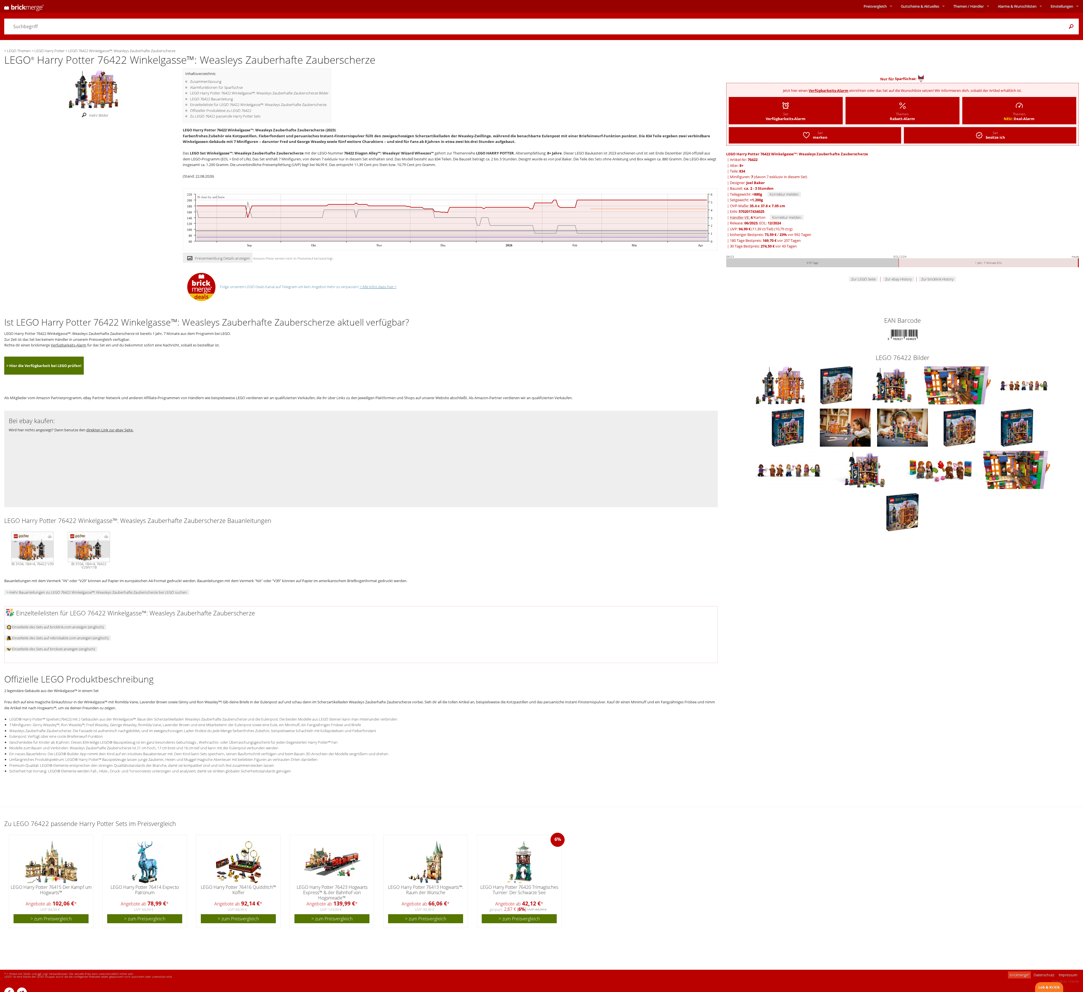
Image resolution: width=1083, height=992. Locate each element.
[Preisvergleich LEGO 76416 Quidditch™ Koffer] (239, 862)
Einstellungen (1062, 6)
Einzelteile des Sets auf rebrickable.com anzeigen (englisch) (60, 637)
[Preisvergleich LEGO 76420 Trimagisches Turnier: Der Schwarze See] (519, 862)
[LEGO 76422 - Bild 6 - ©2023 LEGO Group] (845, 427)
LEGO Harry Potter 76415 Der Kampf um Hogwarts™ (51, 890)
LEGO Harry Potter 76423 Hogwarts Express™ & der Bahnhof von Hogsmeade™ (332, 892)
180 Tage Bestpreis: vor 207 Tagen (765, 240)
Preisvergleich (875, 6)
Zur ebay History (898, 279)
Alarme (1017, 6)
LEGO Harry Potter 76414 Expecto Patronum (145, 890)
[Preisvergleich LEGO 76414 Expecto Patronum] (145, 862)
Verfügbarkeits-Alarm (828, 90)
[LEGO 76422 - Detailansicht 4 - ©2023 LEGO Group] (1016, 469)
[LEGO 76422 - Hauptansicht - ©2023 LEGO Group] (780, 385)
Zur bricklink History (937, 279)
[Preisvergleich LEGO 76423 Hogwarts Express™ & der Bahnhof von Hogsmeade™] (332, 862)
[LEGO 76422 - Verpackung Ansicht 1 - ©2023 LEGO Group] (960, 427)
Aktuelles (920, 6)
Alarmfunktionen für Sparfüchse (216, 87)
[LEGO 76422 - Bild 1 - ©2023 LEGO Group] (837, 385)
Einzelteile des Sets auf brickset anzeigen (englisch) (53, 648)
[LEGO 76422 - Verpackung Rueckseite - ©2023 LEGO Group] (1017, 427)
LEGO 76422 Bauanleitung (211, 98)
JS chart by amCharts (210, 197)
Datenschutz (1044, 974)
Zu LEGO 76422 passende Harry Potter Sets (225, 116)
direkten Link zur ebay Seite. (109, 429)
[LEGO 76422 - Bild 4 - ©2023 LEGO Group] (1024, 385)
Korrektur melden (784, 194)
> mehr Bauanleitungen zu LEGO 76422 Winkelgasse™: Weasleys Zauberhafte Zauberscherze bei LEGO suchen (96, 592)
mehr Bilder (98, 115)
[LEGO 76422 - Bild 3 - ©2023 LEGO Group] (958, 385)
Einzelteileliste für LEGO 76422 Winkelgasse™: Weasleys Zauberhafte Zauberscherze (258, 104)
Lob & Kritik (1049, 987)
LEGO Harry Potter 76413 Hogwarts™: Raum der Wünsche (425, 890)
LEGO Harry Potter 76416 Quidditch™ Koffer (238, 890)
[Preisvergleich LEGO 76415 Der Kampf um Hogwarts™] (51, 862)
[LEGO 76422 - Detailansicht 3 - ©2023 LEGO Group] (941, 469)
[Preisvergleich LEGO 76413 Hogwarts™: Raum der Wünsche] (426, 862)
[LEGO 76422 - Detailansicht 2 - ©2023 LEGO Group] (865, 469)
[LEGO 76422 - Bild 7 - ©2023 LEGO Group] (903, 427)
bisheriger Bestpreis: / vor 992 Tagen (770, 234)
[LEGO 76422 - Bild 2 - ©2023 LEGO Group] (893, 385)
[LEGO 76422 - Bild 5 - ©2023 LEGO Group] (788, 427)
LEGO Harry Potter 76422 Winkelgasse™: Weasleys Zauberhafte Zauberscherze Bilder (259, 93)
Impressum (1068, 974)
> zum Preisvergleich (51, 919)
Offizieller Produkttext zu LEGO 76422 (220, 110)
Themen (968, 6)
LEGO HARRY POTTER (495, 153)
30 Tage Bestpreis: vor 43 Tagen (763, 246)
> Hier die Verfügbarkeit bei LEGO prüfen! (44, 365)
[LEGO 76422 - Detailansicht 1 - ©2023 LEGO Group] (789, 469)
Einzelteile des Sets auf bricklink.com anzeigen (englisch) (57, 626)
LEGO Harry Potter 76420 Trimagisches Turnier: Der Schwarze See (519, 890)
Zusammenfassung (205, 81)
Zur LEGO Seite (863, 279)
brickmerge (1019, 974)
